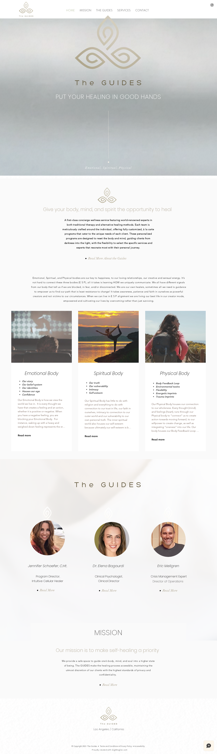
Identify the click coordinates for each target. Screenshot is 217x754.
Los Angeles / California (109, 729)
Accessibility (139, 746)
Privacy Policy (126, 746)
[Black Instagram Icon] (212, 5)
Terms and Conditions (109, 746)
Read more (24, 435)
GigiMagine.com (119, 750)
